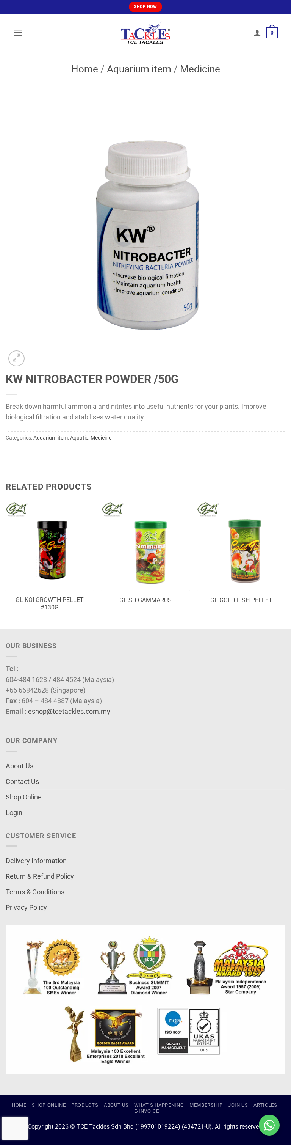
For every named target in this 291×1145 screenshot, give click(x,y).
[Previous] (6, 564)
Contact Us (22, 781)
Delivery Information (36, 861)
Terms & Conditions (35, 892)
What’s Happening (159, 1105)
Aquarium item (139, 69)
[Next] (285, 564)
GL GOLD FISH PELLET (241, 600)
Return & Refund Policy (40, 876)
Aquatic (79, 438)
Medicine (200, 69)
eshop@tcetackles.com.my (69, 711)
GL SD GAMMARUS (145, 600)
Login (14, 813)
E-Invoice (146, 1111)
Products (84, 1105)
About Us (19, 766)
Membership (206, 1105)
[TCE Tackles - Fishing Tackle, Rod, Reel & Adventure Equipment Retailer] (145, 33)
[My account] (257, 32)
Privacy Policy (26, 907)
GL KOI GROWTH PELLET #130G (50, 603)
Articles (265, 1105)
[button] (18, 32)
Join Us (238, 1105)
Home (84, 69)
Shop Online (24, 797)
